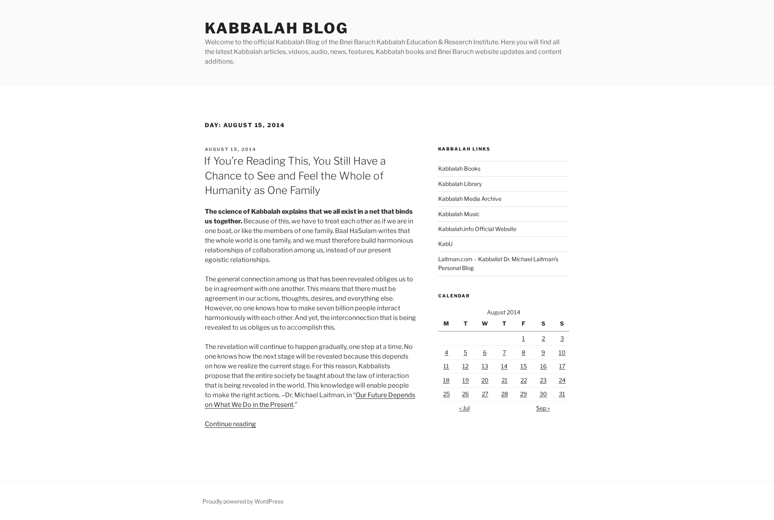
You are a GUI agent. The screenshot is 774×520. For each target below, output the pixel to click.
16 (543, 366)
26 (465, 393)
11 (446, 366)
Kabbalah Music (459, 213)
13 (485, 366)
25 (446, 393)
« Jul (464, 407)
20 (485, 380)
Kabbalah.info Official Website (477, 228)
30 (543, 393)
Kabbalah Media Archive (469, 198)
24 (562, 380)
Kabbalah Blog (276, 28)
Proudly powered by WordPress (242, 501)
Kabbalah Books (459, 168)
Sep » (543, 407)
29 (523, 393)
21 (504, 380)
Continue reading (230, 424)
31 (562, 393)
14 (504, 366)
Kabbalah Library (460, 183)
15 (523, 366)
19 (465, 380)
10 (562, 352)
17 (562, 366)
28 (504, 393)
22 (523, 380)
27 (485, 393)
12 (465, 366)
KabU (445, 243)
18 (446, 380)
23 (543, 380)
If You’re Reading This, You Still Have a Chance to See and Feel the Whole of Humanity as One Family (295, 175)
